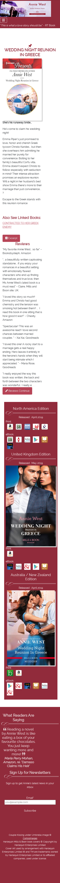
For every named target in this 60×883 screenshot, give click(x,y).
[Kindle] (10, 446)
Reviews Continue (18, 391)
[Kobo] (27, 439)
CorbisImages (30, 838)
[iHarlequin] (19, 439)
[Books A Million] (27, 426)
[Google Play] (36, 439)
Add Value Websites (26, 881)
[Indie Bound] (36, 426)
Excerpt (12, 238)
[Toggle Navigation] (3, 20)
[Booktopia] (10, 673)
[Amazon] (10, 426)
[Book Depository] (44, 426)
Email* (30, 798)
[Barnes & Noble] (19, 426)
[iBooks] (44, 439)
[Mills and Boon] (27, 566)
